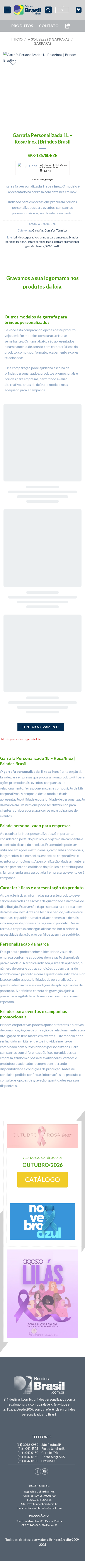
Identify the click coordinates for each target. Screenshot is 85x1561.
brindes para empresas (54, 237)
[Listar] (13, 62)
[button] (7, 10)
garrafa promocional (66, 241)
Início (17, 39)
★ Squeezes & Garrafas (48, 39)
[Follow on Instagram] (45, 1471)
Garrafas (42, 43)
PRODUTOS (22, 25)
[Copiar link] (67, 25)
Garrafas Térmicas (56, 230)
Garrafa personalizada (39, 241)
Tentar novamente (41, 727)
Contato (49, 25)
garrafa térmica (34, 246)
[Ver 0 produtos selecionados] (79, 10)
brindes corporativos (26, 237)
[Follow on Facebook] (38, 1471)
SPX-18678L (52, 246)
